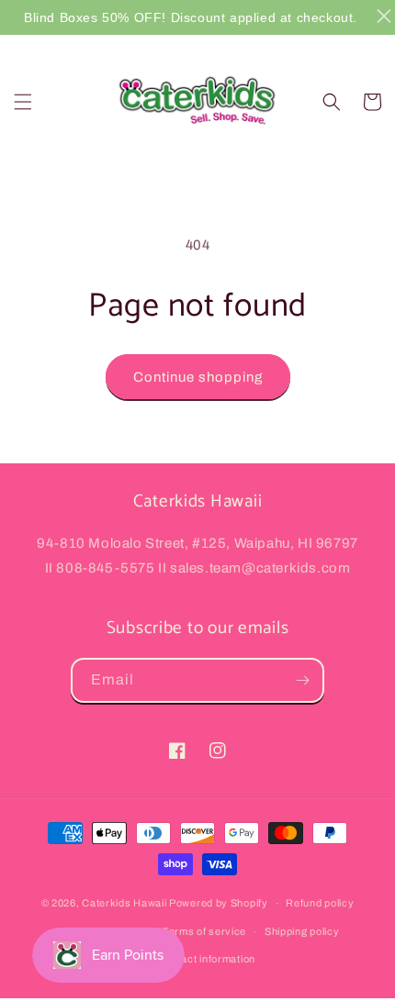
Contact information (206, 958)
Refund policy (320, 902)
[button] (23, 102)
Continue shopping (198, 377)
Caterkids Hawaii (124, 902)
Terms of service (204, 931)
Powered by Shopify (218, 902)
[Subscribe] (302, 680)
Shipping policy (302, 931)
